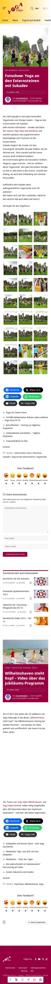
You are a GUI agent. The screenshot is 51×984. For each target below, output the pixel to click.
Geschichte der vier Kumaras (16, 578)
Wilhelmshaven (37, 717)
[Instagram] (43, 959)
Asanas (32, 170)
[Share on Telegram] (28, 980)
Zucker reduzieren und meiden (20, 871)
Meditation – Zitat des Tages (19, 859)
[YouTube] (39, 959)
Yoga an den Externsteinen (23, 456)
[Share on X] (17, 980)
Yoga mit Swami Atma (16, 412)
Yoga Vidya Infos (22, 98)
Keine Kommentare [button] (38, 922)
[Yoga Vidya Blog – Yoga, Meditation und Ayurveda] (7, 959)
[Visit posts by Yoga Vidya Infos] (8, 100)
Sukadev (6, 456)
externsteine (20, 453)
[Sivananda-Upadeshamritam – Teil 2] (41, 594)
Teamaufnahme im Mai (16, 440)
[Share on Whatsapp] (23, 980)
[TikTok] (46, 959)
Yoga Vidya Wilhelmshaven (29, 801)
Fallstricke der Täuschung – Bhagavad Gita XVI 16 (15, 606)
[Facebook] (35, 959)
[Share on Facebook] (11, 980)
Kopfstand (19, 884)
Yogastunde (41, 456)
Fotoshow (37, 453)
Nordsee (27, 668)
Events (8, 668)
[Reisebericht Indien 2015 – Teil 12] (41, 621)
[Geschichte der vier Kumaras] (41, 581)
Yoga (41, 884)
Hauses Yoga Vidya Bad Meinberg (22, 130)
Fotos (29, 453)
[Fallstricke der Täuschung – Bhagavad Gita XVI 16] (41, 607)
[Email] (34, 980)
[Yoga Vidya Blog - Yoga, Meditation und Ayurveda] (15, 8)
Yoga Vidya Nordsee (12, 805)
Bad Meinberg (11, 70)
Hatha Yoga (23, 70)
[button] (5, 8)
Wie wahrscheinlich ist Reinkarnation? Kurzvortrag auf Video (21, 866)
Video (34, 668)
